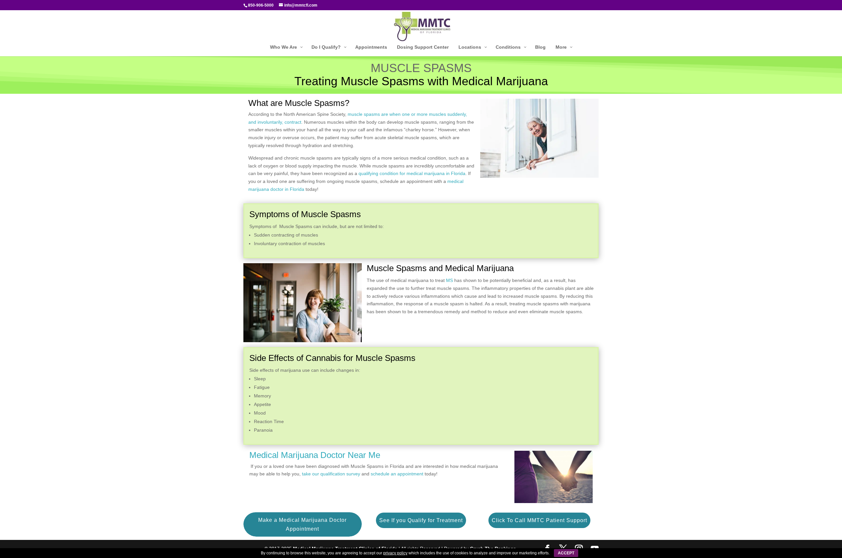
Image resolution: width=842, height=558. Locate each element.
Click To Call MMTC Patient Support (539, 520)
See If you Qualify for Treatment (421, 520)
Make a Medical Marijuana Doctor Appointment (302, 524)
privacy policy (395, 553)
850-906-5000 (261, 5)
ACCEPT (566, 553)
